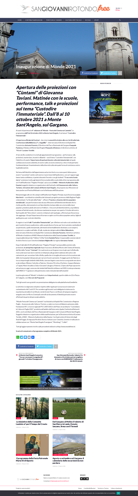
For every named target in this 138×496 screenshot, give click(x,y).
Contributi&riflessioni (33, 20)
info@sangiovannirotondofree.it (59, 481)
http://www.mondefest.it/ (66, 327)
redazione (22, 72)
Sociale (88, 20)
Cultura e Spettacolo (73, 20)
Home (20, 20)
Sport (96, 20)
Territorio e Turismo (54, 20)
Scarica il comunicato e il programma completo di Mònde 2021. (39, 331)
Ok (118, 493)
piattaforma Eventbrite (69, 282)
